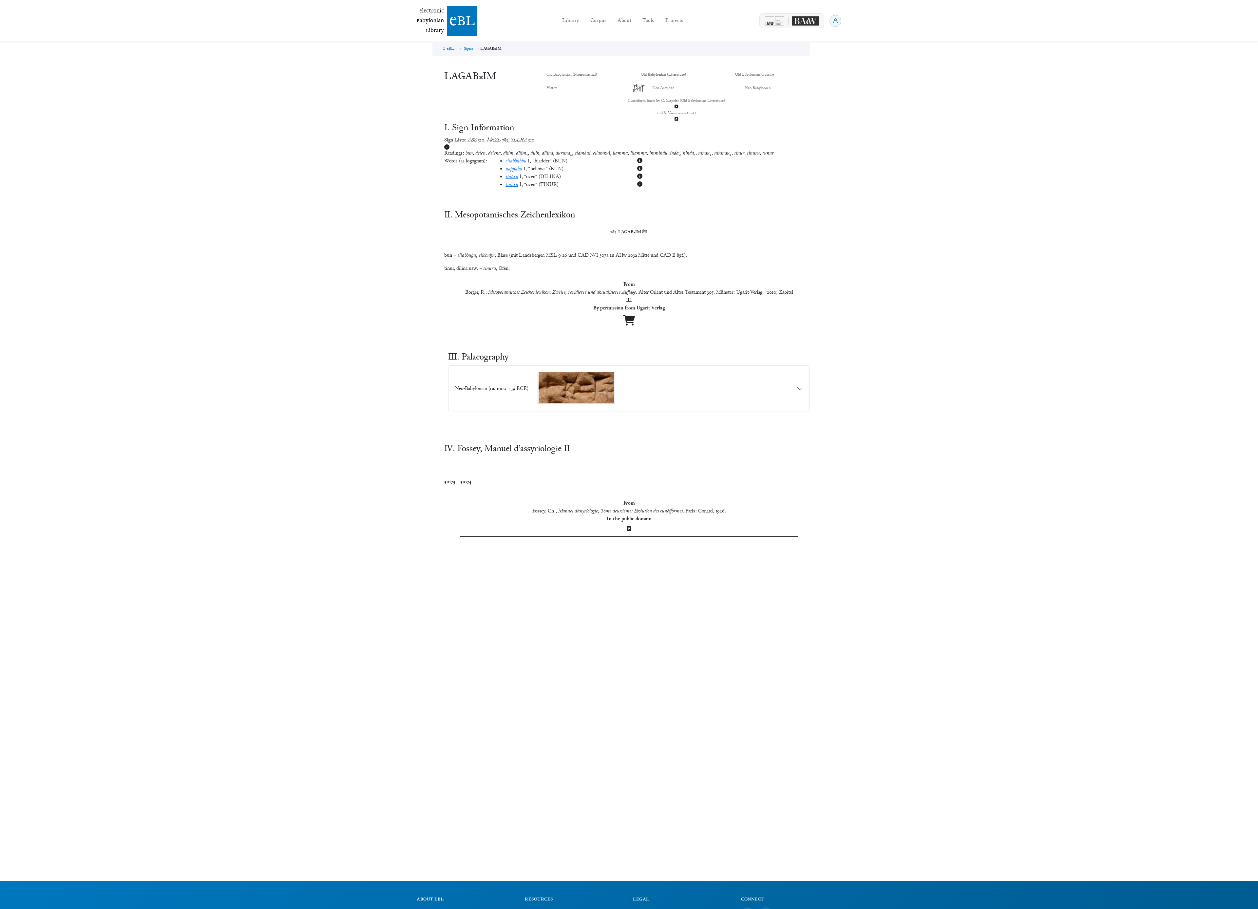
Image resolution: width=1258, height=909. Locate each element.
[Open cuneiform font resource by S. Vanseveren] (676, 120)
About (624, 20)
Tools (648, 20)
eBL (450, 48)
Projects (674, 20)
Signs (468, 48)
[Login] (835, 21)
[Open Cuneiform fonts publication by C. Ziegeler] (676, 107)
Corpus (598, 20)
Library (570, 20)
